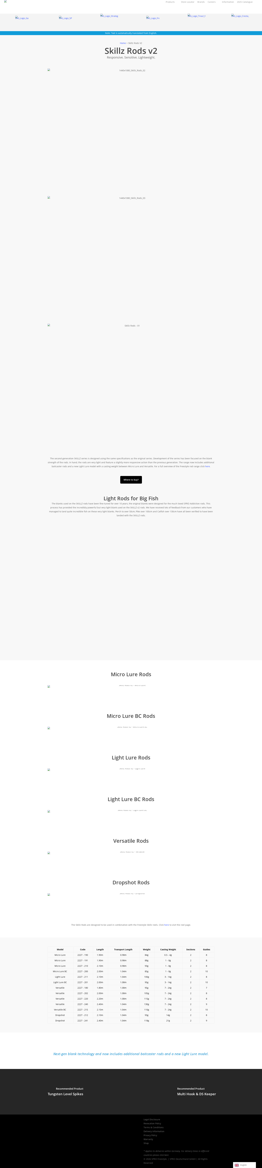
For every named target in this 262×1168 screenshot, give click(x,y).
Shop (146, 1143)
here (207, 466)
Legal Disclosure (152, 1119)
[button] (131, 480)
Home (123, 43)
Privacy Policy (150, 1135)
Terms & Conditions (154, 1127)
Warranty (148, 1139)
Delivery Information (154, 1131)
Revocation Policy (152, 1123)
